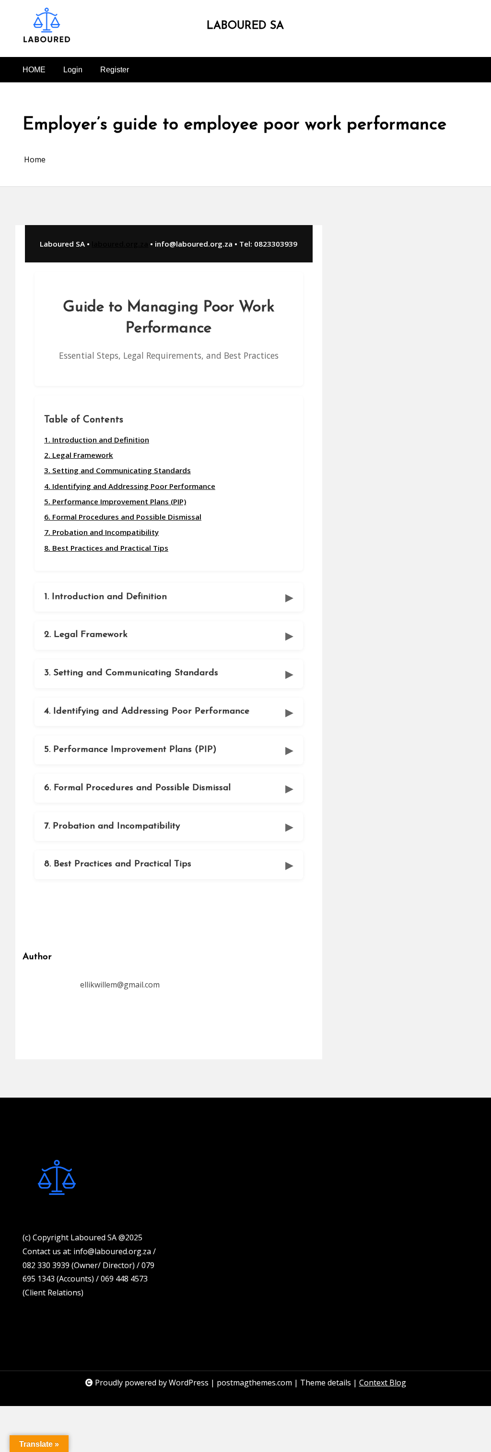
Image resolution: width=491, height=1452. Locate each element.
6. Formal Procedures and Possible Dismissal (122, 517)
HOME (34, 70)
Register (114, 70)
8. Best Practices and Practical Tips (106, 548)
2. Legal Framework (78, 455)
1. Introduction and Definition (96, 439)
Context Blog (382, 1382)
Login (72, 70)
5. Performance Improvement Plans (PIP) (115, 501)
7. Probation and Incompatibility (101, 532)
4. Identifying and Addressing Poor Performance (129, 486)
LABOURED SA (245, 26)
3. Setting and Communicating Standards (117, 470)
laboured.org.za (120, 244)
